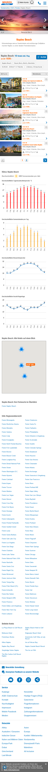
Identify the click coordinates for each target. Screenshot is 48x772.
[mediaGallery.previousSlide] (2, 20)
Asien (26, 728)
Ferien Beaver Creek (9, 456)
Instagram (28, 708)
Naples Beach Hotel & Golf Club (34, 628)
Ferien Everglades (8, 440)
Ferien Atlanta (29, 467)
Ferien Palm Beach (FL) (10, 586)
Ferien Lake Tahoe (8, 554)
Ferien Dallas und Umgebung (11, 606)
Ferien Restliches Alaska (10, 424)
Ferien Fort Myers (8, 507)
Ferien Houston (30, 456)
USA (12, 8)
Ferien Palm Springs (32, 546)
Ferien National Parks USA (11, 558)
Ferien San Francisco (32, 479)
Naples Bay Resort (8, 646)
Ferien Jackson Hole (9, 578)
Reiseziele (6, 723)
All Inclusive (29, 751)
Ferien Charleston (31, 420)
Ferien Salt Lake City (9, 539)
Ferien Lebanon (7, 614)
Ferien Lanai (6, 531)
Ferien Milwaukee (31, 558)
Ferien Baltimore (30, 594)
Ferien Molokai (30, 602)
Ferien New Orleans (31, 527)
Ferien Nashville (7, 562)
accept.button (45, 764)
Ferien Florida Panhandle (10, 523)
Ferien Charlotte (7, 550)
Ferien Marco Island (32, 574)
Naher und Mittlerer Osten (12, 740)
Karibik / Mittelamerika (33, 736)
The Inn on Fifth (30, 650)
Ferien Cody (6, 436)
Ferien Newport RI (31, 570)
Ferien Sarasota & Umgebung (35, 475)
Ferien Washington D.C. (10, 471)
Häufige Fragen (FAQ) (33, 696)
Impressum (6, 708)
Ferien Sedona (7, 432)
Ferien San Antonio (31, 460)
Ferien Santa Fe (30, 424)
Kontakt (5, 700)
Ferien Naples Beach (9, 406)
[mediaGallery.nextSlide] (45, 20)
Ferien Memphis (7, 428)
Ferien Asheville (7, 590)
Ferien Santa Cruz (8, 566)
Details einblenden (46, 90)
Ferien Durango (7, 511)
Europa (27, 732)
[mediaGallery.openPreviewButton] (24, 22)
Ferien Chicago (30, 554)
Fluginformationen (31, 704)
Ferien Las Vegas (8, 495)
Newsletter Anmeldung (15, 667)
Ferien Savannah (31, 566)
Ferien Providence (31, 503)
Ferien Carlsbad (7, 479)
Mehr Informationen (11, 770)
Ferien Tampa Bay (8, 582)
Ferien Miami (29, 535)
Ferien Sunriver (30, 550)
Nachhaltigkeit (8, 704)
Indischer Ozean (8, 736)
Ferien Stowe (6, 467)
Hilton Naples (6, 642)
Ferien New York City (9, 610)
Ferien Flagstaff (30, 539)
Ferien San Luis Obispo (33, 495)
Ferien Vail (28, 590)
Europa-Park (7, 743)
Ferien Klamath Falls (32, 578)
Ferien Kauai (29, 507)
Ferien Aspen (6, 483)
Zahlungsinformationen (33, 712)
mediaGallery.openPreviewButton (44, 27)
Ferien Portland (30, 523)
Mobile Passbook (9, 712)
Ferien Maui (29, 531)
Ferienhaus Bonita (8, 637)
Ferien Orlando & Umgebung (34, 436)
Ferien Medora (7, 491)
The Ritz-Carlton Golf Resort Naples (11, 655)
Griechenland (7, 751)
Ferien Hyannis (7, 475)
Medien (5, 716)
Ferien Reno (29, 483)
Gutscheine (28, 700)
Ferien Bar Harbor (8, 594)
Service (5, 687)
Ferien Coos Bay (7, 503)
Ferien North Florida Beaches (12, 444)
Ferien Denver (6, 499)
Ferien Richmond (7, 574)
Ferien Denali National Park (11, 464)
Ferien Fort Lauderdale (9, 448)
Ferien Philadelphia (31, 432)
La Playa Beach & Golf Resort (12, 628)
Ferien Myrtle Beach (32, 511)
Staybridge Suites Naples (10, 650)
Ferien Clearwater (31, 464)
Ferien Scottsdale (31, 440)
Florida (17, 8)
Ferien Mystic (29, 582)
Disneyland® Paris (32, 743)
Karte (5, 74)
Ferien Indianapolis (8, 519)
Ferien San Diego (8, 546)
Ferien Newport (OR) (9, 598)
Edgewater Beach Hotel (33, 633)
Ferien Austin (6, 515)
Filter (43, 57)
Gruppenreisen (30, 716)
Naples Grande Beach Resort (35, 646)
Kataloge (5, 692)
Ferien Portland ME (31, 487)
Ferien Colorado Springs (33, 448)
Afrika (4, 728)
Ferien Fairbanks (30, 428)
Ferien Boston (6, 452)
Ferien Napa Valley (31, 491)
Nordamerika (5, 8)
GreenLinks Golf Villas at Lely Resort (35, 638)
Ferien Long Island (31, 610)
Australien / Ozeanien (11, 732)
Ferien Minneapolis (8, 420)
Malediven (28, 747)
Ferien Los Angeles (8, 543)
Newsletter (28, 692)
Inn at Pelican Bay (31, 642)
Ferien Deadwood (31, 452)
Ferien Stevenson (31, 598)
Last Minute (6, 755)
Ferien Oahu (29, 562)
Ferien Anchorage (31, 471)
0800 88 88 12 (39, 3)
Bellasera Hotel (7, 633)
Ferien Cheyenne (31, 543)
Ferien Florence (7, 602)
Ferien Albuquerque (31, 515)
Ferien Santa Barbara (9, 535)
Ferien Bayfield (30, 499)
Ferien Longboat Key (9, 460)
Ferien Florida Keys (31, 586)
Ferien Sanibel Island (9, 527)
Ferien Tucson (7, 487)
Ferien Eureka (30, 519)
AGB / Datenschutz (10, 696)
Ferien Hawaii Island (32, 606)
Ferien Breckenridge (32, 614)
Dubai (4, 747)
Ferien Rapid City (8, 570)
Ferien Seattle (30, 444)
